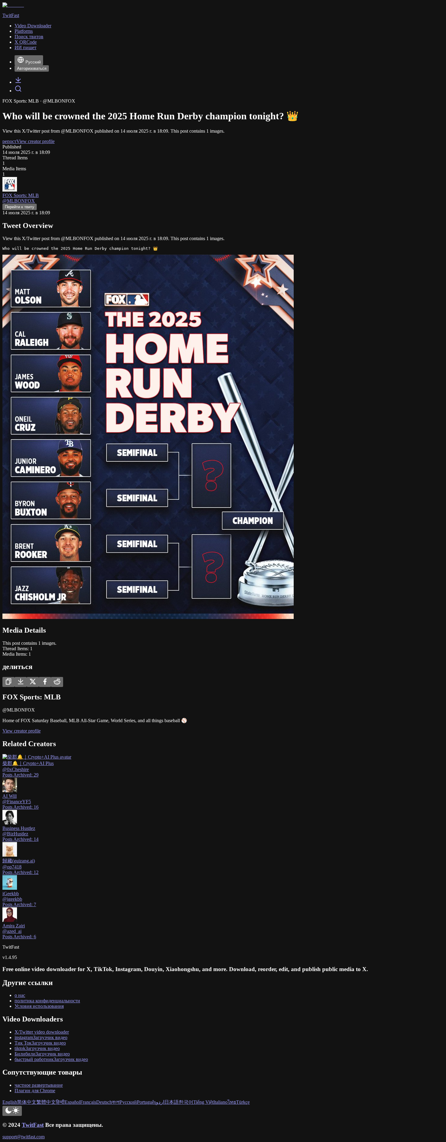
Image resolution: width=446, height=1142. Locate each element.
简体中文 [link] (26, 1102)
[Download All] (21, 682)
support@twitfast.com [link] (23, 1136)
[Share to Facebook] (45, 682)
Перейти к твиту (19, 207)
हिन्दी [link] (60, 1102)
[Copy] (8, 682)
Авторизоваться (31, 68)
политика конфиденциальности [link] (47, 1000)
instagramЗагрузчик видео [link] (41, 1037)
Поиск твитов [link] (29, 36)
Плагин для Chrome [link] (35, 1090)
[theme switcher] (12, 1111)
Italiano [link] (220, 1102)
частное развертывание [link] (39, 1085)
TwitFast (33, 1125)
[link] (18, 82)
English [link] (9, 1102)
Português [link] (146, 1102)
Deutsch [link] (104, 1102)
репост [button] (9, 141)
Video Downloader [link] (33, 25)
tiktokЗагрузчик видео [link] (37, 1048)
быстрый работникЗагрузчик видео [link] (51, 1059)
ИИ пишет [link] (25, 47)
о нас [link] (20, 995)
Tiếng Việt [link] (203, 1102)
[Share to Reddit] (57, 682)
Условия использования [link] (39, 1006)
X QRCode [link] (26, 42)
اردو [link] (160, 1102)
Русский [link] (128, 1102)
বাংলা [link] (116, 1102)
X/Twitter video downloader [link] (42, 1032)
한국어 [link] (186, 1102)
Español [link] (72, 1102)
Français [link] (88, 1102)
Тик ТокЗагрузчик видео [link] (40, 1042)
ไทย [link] (232, 1102)
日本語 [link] (171, 1102)
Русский (33, 62)
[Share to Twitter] (33, 682)
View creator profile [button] (35, 141)
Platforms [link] (24, 31)
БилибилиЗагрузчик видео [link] (42, 1053)
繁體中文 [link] (46, 1102)
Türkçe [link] (243, 1102)
